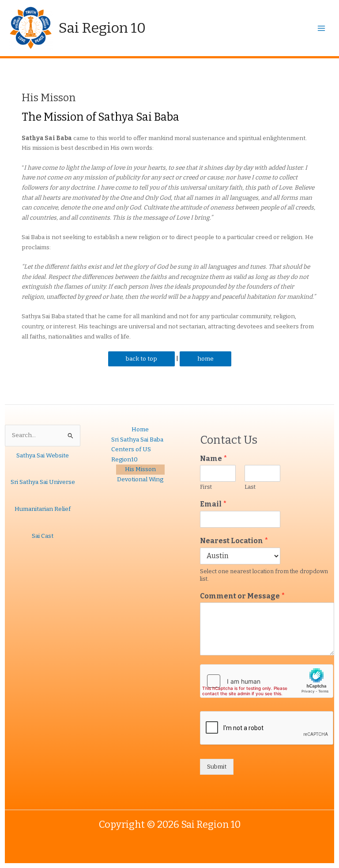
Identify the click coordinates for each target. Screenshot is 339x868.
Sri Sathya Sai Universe (43, 482)
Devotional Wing (140, 479)
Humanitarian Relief (43, 509)
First (206, 486)
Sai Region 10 (102, 27)
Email (213, 504)
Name (213, 458)
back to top (141, 358)
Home (140, 429)
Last (250, 486)
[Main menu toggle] (322, 28)
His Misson (140, 469)
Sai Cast (42, 536)
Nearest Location (234, 541)
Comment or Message (242, 596)
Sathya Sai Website (42, 455)
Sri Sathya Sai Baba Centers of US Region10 (137, 449)
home (205, 358)
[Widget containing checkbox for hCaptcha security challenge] (266, 681)
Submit (216, 766)
